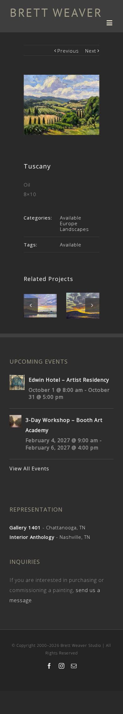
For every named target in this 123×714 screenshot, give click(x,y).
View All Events (29, 468)
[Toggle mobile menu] (110, 22)
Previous (68, 51)
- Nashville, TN (49, 537)
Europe (69, 223)
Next (90, 51)
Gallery (41, 304)
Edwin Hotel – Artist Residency (69, 379)
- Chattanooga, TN (47, 527)
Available (70, 217)
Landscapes (74, 229)
